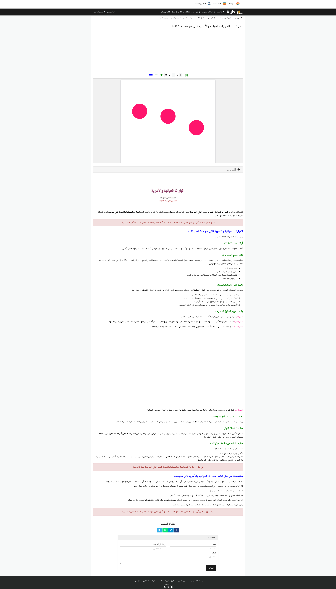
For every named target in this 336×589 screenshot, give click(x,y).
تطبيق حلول (182, 581)
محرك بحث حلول (150, 581)
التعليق (213, 553)
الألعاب (185, 12)
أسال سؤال (165, 12)
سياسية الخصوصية (197, 581)
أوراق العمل (176, 12)
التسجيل (110, 12)
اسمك (214, 544)
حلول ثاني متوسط (226, 18)
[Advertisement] (168, 50)
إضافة (211, 567)
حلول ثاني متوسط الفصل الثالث (206, 18)
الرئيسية (231, 3)
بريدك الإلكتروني (159, 544)
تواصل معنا (136, 581)
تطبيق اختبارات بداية (167, 581)
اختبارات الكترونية (208, 12)
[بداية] (235, 12)
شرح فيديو (195, 12)
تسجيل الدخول (99, 12)
